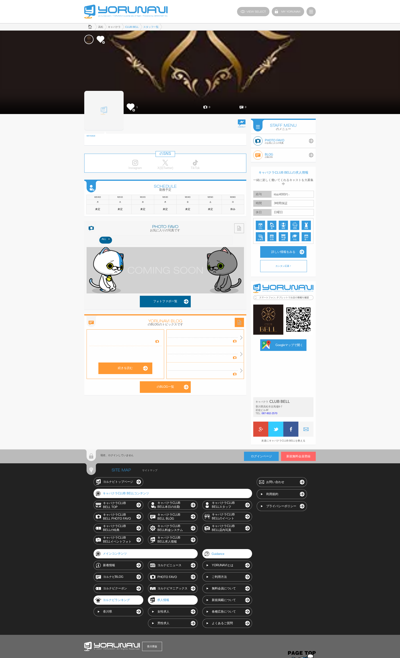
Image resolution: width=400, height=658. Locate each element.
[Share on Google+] (260, 429)
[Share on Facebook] (290, 429)
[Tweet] (275, 429)
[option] (105, 240)
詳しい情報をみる (283, 252)
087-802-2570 (269, 413)
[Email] (305, 429)
